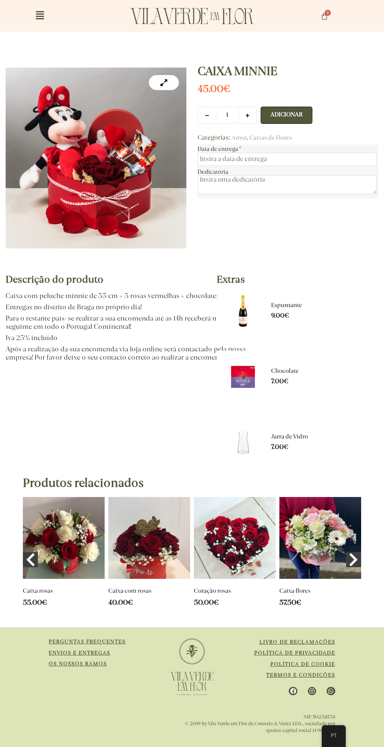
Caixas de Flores (270, 138)
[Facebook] (293, 691)
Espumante (286, 306)
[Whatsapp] (331, 691)
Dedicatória (213, 172)
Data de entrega (219, 149)
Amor (239, 138)
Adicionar (286, 115)
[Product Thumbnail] (164, 82)
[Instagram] (312, 691)
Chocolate (284, 371)
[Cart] (324, 16)
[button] (39, 16)
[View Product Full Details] (243, 330)
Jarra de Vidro (289, 437)
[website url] (192, 16)
